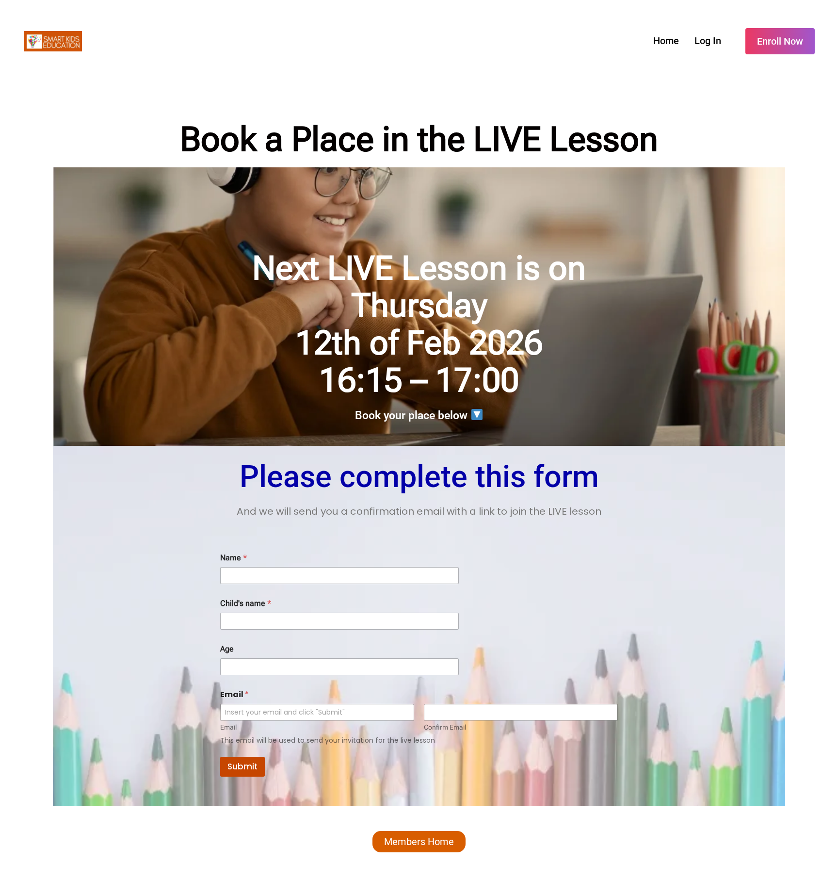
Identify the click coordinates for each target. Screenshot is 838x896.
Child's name (245, 603)
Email (228, 727)
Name (233, 557)
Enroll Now (780, 41)
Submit (242, 766)
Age (227, 648)
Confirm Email (445, 727)
